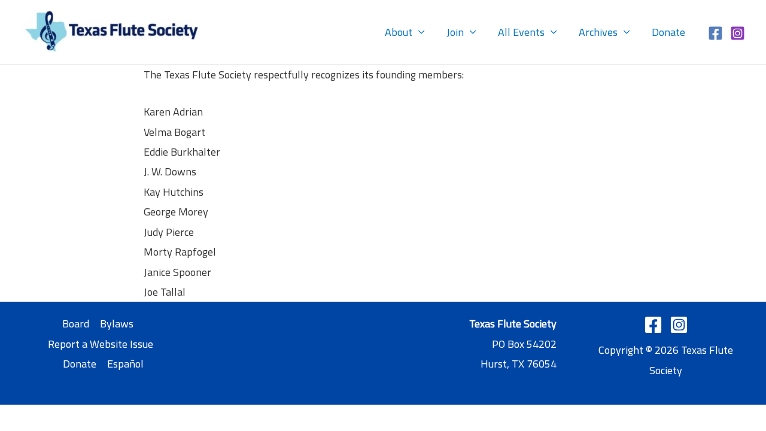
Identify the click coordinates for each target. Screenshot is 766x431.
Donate (668, 32)
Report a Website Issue (100, 344)
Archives (598, 32)
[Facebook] (715, 33)
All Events (521, 32)
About (398, 32)
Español (125, 364)
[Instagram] (737, 33)
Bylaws (116, 323)
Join (455, 32)
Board (75, 323)
